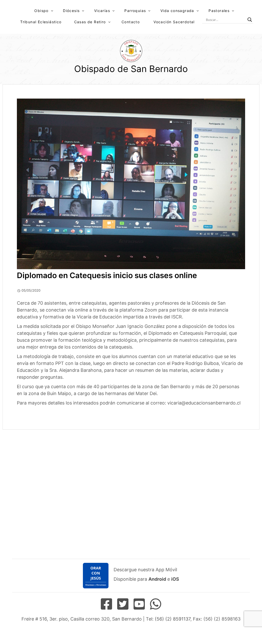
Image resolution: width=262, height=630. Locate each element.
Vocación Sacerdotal (174, 22)
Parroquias (135, 10)
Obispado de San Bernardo (131, 68)
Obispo (41, 10)
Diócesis (71, 10)
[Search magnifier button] (249, 19)
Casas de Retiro (90, 22)
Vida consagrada (177, 10)
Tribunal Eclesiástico (40, 22)
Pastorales (219, 10)
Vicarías (102, 10)
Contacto (131, 22)
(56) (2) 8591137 (172, 619)
